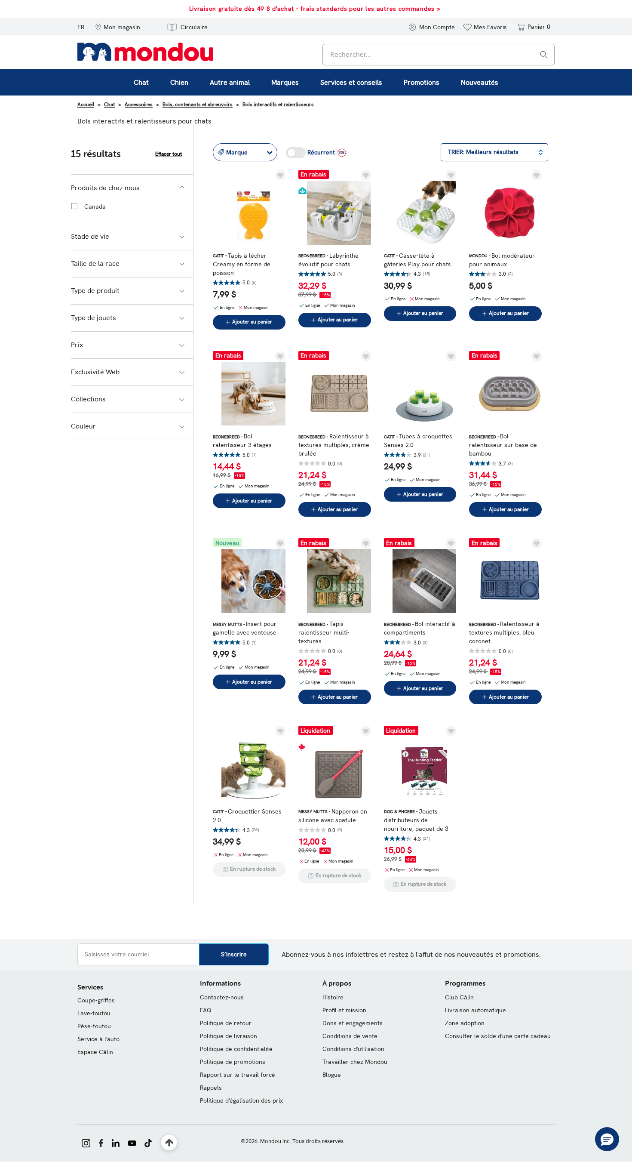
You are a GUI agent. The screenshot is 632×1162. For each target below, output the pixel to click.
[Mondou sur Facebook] (101, 1142)
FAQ (206, 1010)
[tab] (132, 188)
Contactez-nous (222, 997)
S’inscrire (234, 954)
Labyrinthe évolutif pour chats (328, 260)
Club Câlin (459, 997)
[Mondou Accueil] (145, 51)
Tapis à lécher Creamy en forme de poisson (241, 264)
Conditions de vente (349, 1036)
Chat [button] (141, 82)
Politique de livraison (228, 1036)
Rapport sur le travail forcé (237, 1075)
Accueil (85, 104)
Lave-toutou (93, 1013)
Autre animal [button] (230, 82)
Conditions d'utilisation (353, 1049)
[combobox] (438, 54)
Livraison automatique (475, 1010)
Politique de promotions (232, 1062)
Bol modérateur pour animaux (502, 260)
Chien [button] (179, 82)
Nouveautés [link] (479, 82)
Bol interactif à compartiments (419, 628)
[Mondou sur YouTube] (132, 1142)
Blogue (331, 1075)
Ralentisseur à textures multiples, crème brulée (333, 444)
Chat (109, 104)
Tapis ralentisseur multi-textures (324, 632)
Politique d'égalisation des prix (241, 1100)
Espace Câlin (95, 1052)
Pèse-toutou (94, 1026)
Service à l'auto (98, 1039)
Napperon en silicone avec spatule (332, 816)
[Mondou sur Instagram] (86, 1142)
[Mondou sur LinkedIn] (116, 1142)
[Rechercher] (544, 54)
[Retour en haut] (169, 1143)
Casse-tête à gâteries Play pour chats (417, 260)
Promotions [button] (421, 82)
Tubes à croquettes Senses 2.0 (418, 440)
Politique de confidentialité (236, 1049)
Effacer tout (168, 154)
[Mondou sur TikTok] (148, 1142)
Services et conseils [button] (351, 82)
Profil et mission (344, 1010)
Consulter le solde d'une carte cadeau (498, 1036)
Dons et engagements (352, 1023)
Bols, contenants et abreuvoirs (198, 104)
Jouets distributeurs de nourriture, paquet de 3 (416, 820)
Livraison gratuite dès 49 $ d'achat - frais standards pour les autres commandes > (315, 8)
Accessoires (139, 104)
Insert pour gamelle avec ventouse (244, 628)
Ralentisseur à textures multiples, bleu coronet (504, 632)
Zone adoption (465, 1023)
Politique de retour (226, 1023)
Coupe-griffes (96, 1000)
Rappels (211, 1087)
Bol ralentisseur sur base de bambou (503, 444)
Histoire (333, 997)
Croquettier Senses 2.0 (247, 816)
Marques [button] (285, 82)
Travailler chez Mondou (354, 1062)
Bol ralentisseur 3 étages (242, 440)
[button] (117, 26)
